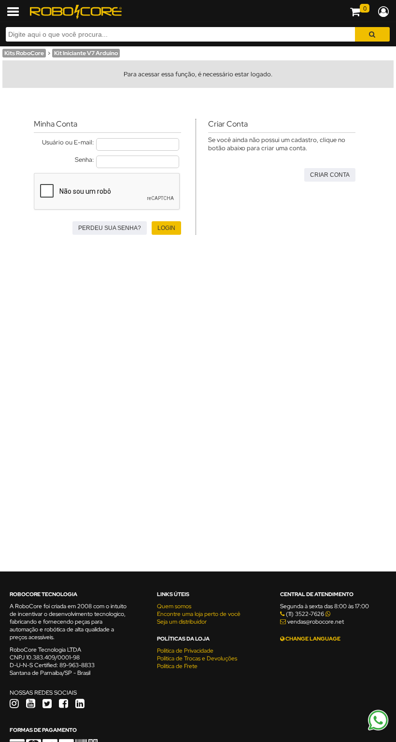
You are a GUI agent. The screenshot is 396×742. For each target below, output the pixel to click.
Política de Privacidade (185, 651)
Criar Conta (330, 174)
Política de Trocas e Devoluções (197, 658)
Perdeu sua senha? (109, 228)
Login (166, 228)
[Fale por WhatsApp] (378, 729)
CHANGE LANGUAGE (312, 638)
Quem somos (174, 606)
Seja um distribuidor (182, 622)
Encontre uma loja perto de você (198, 614)
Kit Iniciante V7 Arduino (86, 53)
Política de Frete (177, 666)
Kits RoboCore (24, 53)
